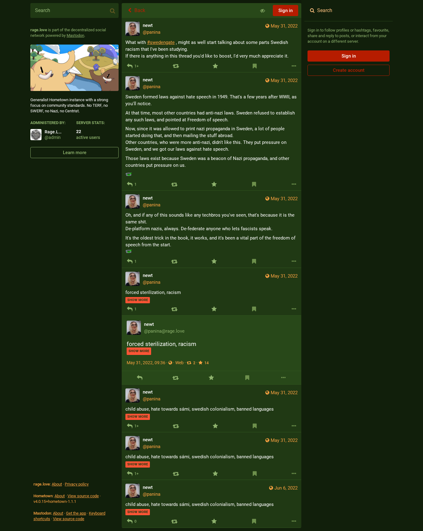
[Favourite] (215, 66)
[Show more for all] (262, 10)
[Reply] (139, 377)
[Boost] (175, 66)
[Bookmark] (254, 66)
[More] (294, 66)
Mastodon (75, 35)
